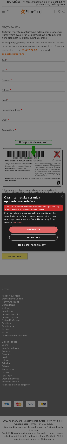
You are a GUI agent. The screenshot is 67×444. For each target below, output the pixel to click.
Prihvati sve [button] (33, 229)
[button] (33, 245)
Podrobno (17, 222)
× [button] (61, 196)
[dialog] (33, 222)
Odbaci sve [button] (33, 237)
